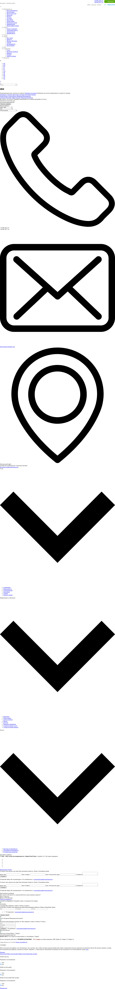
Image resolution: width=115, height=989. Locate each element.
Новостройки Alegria (13, 25)
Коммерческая (11, 24)
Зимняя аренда (111, 4)
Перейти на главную (31, 93)
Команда (9, 53)
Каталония (10, 19)
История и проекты (12, 51)
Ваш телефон (26, 874)
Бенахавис (9, 97)
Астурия (9, 18)
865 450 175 (98, 0)
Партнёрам (6, 592)
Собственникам (7, 590)
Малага (14, 96)
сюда (87, 949)
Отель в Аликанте (12, 29)
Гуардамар (22, 94)
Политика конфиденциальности (9, 467)
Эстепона (2, 97)
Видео (89, 4)
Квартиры (6, 716)
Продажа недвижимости (10, 849)
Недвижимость (7, 9)
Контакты (6, 57)
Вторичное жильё (12, 22)
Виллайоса (28, 94)
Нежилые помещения (9, 724)
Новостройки (10, 21)
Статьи (5, 36)
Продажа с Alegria (10, 3)
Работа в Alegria (11, 56)
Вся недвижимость (12, 10)
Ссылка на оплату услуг (10, 725)
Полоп (6, 96)
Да (3, 964)
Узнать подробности (6, 899)
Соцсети (99, 4)
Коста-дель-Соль (11, 13)
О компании (6, 48)
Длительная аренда (12, 30)
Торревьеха (3, 94)
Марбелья (19, 96)
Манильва (24, 97)
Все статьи (10, 38)
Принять (2, 952)
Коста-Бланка (10, 12)
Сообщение (79, 874)
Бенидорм (16, 94)
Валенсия (9, 15)
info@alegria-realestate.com (7, 346)
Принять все (3, 988)
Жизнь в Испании (12, 41)
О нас (8, 50)
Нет (3, 962)
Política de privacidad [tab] (12, 954)
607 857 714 (98, 2)
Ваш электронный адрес (53, 874)
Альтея (10, 96)
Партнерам (2, 3)
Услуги (5, 35)
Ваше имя (3, 874)
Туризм (9, 42)
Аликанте (9, 94)
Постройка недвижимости (11, 850)
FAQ (4, 47)
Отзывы (9, 54)
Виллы (5, 721)
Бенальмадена (27, 96)
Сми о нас (93, 4)
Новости (9, 39)
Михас (14, 97)
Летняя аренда (11, 32)
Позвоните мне (111, 1)
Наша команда (7, 589)
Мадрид (9, 16)
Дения (2, 96)
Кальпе (34, 94)
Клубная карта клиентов (10, 852)
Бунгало (5, 722)
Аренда (5, 27)
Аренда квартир (8, 719)
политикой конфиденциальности (43, 879)
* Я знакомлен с (19, 912)
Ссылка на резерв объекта (10, 727)
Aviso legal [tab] (3, 954)
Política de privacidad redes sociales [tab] (27, 954)
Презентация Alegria (6, 869)
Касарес (18, 97)
